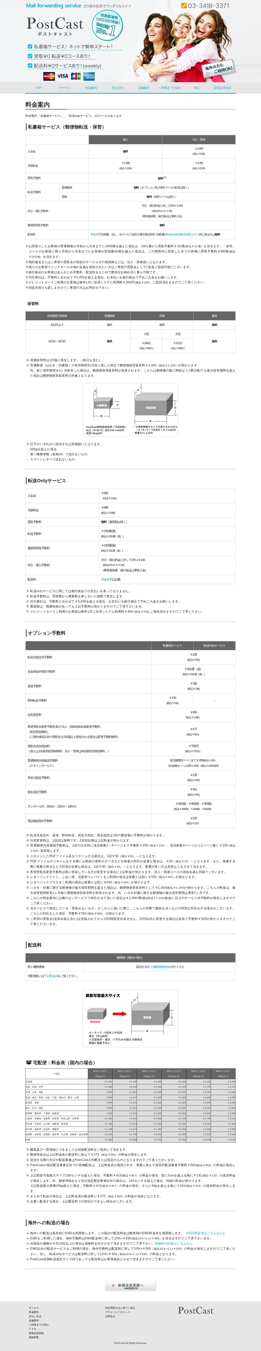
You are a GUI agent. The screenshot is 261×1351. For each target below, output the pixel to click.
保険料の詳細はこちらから (174, 1243)
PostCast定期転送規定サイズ (183, 234)
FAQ (196, 87)
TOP (38, 87)
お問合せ (110, 1316)
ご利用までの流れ (170, 87)
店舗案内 (143, 87)
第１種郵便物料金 (158, 966)
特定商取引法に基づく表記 (120, 1307)
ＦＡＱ (32, 1328)
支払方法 (117, 87)
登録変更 (34, 1337)
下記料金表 (51, 976)
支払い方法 (35, 1316)
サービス (65, 87)
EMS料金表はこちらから (205, 1233)
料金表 (95, 234)
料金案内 (91, 87)
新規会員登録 (222, 87)
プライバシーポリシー (117, 1312)
